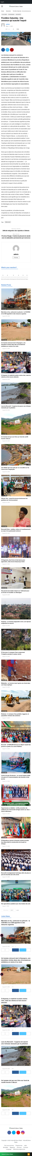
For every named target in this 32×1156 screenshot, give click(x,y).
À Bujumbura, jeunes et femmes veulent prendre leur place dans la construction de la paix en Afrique (15, 842)
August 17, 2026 (6, 718)
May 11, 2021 (9, 26)
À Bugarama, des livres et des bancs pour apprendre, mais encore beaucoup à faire (13, 561)
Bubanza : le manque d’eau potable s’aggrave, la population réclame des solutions (15, 714)
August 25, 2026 (6, 441)
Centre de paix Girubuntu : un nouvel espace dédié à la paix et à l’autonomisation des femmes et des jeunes (15, 777)
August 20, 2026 (6, 594)
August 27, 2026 (6, 348)
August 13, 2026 (6, 748)
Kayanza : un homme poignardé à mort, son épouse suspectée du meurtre (16, 622)
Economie (11, 14)
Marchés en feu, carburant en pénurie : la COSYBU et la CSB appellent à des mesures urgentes (15, 313)
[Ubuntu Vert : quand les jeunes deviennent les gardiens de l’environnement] (16, 485)
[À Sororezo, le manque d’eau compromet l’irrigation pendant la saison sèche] (16, 639)
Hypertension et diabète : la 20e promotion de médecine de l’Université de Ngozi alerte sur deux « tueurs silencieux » (16, 809)
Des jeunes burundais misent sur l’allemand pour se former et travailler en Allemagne (15, 591)
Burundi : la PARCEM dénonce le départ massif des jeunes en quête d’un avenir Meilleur (16, 745)
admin (8, 24)
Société (18, 14)
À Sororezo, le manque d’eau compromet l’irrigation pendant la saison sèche (13, 653)
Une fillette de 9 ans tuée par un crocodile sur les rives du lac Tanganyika (15, 468)
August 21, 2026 (6, 564)
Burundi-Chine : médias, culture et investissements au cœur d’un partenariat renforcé (16, 530)
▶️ (28, 1154)
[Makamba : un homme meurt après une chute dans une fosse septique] (16, 670)
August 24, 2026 (6, 471)
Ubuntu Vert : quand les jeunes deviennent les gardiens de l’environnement (14, 499)
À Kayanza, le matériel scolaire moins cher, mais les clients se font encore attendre (16, 376)
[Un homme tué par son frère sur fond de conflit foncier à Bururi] (16, 424)
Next (12, 910)
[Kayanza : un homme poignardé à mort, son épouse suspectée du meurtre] (16, 608)
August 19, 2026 (6, 625)
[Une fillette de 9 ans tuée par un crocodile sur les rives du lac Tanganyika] (16, 454)
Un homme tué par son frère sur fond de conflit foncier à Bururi (14, 437)
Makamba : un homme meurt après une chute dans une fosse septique (15, 684)
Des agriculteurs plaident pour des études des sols (15, 904)
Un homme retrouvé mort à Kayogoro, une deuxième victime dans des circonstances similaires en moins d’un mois (13, 344)
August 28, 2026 (6, 316)
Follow (16, 257)
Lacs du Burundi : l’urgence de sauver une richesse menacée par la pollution (16, 407)
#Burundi (7, 222)
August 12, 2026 (6, 781)
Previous (5, 910)
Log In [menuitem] (2, 2)
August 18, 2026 (6, 656)
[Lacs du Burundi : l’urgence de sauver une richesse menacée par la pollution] (16, 393)
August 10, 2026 (6, 846)
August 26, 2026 (6, 379)
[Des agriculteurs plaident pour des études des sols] (16, 891)
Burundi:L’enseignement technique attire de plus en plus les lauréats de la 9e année (16, 873)
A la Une (4, 14)
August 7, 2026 (5, 906)
